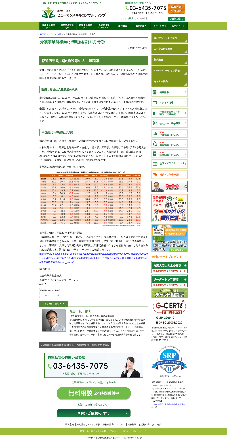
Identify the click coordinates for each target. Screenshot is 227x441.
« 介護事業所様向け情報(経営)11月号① (57, 345)
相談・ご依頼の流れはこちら (176, 19)
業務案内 (123, 26)
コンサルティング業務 (165, 37)
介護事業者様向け (48, 26)
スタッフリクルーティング (172, 164)
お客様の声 (144, 424)
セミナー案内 (161, 81)
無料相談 (156, 424)
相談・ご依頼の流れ (94, 413)
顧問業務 (158, 59)
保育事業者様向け (67, 26)
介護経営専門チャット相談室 (169, 293)
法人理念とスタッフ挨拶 (88, 424)
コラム (51, 34)
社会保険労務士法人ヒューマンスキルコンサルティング (74, 11)
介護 (59, 34)
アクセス (120, 424)
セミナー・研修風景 (170, 123)
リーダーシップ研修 (169, 281)
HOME (43, 34)
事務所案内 (141, 26)
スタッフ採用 (160, 26)
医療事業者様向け (85, 26)
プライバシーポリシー (119, 431)
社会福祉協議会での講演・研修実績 (170, 113)
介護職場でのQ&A (169, 133)
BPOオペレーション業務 (167, 70)
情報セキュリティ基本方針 (93, 431)
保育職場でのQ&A (169, 143)
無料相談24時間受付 (176, 9)
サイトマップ (139, 431)
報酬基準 (164, 92)
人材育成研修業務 (163, 48)
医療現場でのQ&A (169, 153)
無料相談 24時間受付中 (94, 393)
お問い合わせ (178, 26)
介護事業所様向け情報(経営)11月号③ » (93, 345)
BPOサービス (104, 26)
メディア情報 (166, 102)
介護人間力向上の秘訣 (169, 267)
